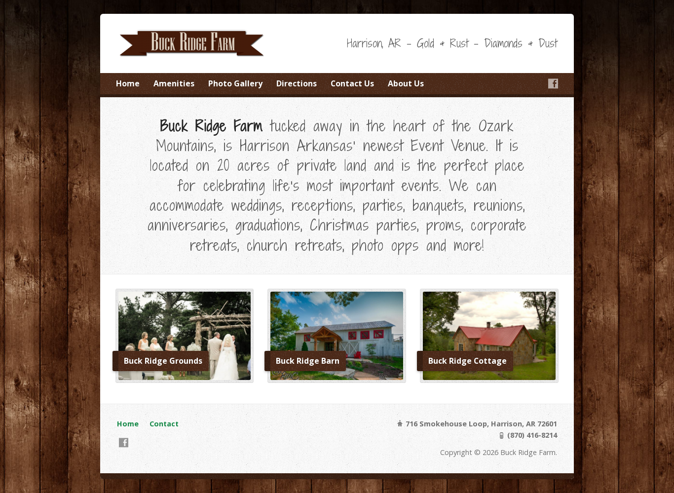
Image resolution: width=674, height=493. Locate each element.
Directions (296, 83)
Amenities (173, 83)
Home (128, 83)
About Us (406, 83)
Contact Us (352, 83)
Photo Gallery (235, 83)
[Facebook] (553, 83)
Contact (164, 423)
